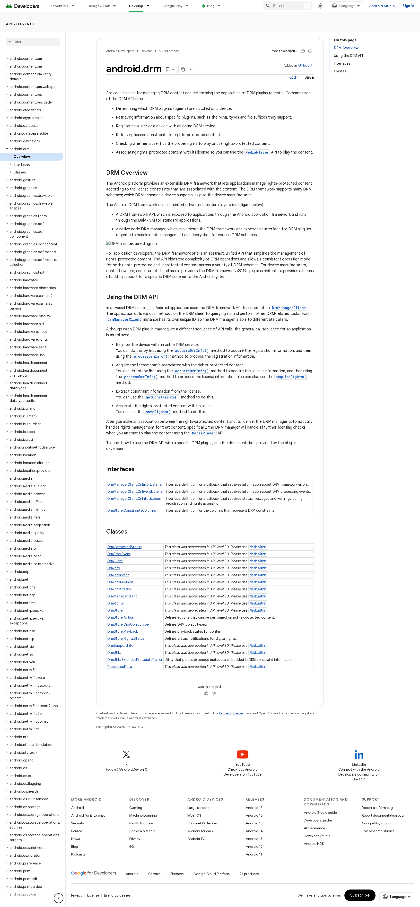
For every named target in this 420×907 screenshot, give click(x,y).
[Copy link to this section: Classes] (132, 532)
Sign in (408, 6)
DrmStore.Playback (122, 631)
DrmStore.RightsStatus (125, 638)
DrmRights (115, 603)
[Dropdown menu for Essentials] (75, 6)
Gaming (135, 807)
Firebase (177, 874)
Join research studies (378, 831)
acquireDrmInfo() (192, 350)
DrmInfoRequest (120, 582)
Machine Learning (143, 815)
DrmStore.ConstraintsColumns (131, 510)
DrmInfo (113, 568)
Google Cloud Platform (211, 874)
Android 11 (254, 854)
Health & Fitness (141, 823)
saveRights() (158, 411)
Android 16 (254, 815)
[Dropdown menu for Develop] (150, 6)
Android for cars (200, 831)
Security (77, 823)
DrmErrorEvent (119, 554)
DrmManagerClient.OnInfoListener (134, 498)
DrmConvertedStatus (124, 547)
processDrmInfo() (150, 356)
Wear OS (194, 815)
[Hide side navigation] (58, 898)
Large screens (198, 807)
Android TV (196, 839)
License (93, 895)
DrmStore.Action (120, 617)
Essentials (60, 6)
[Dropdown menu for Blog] (221, 6)
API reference (20, 24)
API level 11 (306, 65)
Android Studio (382, 6)
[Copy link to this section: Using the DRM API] (163, 298)
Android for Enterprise (88, 815)
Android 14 (254, 831)
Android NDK (314, 843)
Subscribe (360, 895)
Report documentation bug (383, 815)
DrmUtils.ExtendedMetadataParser (134, 659)
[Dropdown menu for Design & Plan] (116, 6)
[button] (31, 58)
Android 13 (254, 839)
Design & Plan (99, 6)
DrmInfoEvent (118, 575)
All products (249, 874)
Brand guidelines (117, 895)
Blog (211, 6)
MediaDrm (258, 546)
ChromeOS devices (202, 823)
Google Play (172, 6)
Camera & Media (142, 831)
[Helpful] (302, 51)
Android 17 (254, 807)
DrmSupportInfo (120, 645)
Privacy (134, 839)
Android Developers (120, 51)
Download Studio (317, 836)
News (75, 839)
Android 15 (254, 823)
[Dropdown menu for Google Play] (189, 6)
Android (77, 807)
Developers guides (318, 820)
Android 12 (254, 846)
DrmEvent (115, 561)
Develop (136, 6)
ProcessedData (119, 667)
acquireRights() (291, 376)
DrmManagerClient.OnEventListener (135, 491)
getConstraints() (162, 397)
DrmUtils (114, 652)
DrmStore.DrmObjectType (128, 624)
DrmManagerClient (289, 307)
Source (76, 831)
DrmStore (115, 610)
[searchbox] (33, 42)
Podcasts (78, 854)
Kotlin (293, 77)
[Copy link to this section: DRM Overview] (153, 173)
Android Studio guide (320, 812)
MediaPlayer (257, 152)
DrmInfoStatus (119, 589)
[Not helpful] (310, 51)
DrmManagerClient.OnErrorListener (135, 484)
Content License (231, 713)
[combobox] (287, 5)
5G (131, 846)
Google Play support (377, 823)
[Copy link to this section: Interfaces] (139, 470)
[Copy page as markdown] (183, 69)
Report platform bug (377, 807)
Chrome (154, 874)
